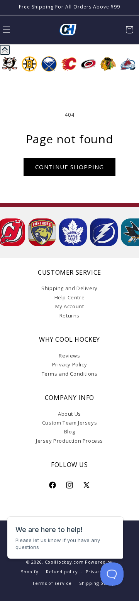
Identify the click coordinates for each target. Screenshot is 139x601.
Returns (69, 315)
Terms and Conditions (70, 373)
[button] (129, 29)
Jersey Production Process (69, 440)
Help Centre (69, 297)
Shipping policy (97, 583)
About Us (69, 413)
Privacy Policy (69, 364)
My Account (69, 306)
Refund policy (62, 571)
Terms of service (51, 583)
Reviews (69, 355)
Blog (69, 431)
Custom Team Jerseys (69, 422)
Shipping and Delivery (69, 288)
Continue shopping (69, 167)
